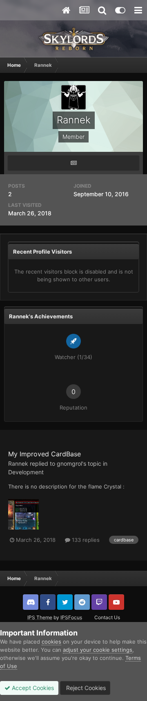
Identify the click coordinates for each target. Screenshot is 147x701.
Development (26, 472)
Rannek (18, 463)
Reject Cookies (85, 687)
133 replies (85, 540)
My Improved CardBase (44, 454)
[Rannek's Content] (73, 163)
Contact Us (107, 617)
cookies (51, 641)
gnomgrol (69, 463)
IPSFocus (71, 617)
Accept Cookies (32, 687)
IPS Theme (39, 617)
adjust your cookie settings (97, 649)
